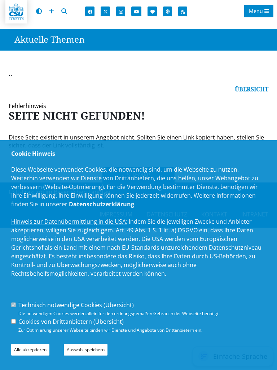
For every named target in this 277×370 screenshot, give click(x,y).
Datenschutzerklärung (101, 204)
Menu (256, 11)
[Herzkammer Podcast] (168, 12)
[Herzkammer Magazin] (152, 12)
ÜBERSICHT (251, 89)
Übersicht (118, 305)
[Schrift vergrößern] (51, 11)
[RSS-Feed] (183, 12)
